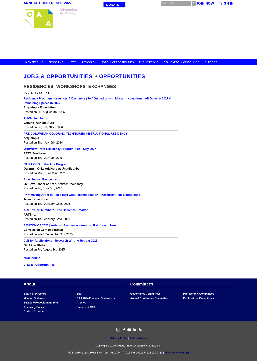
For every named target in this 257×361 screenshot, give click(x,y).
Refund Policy (138, 338)
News (72, 62)
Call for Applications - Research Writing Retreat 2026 (60, 240)
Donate (112, 4)
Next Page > (32, 257)
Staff (79, 293)
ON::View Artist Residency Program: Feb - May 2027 (60, 149)
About (29, 284)
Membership (34, 62)
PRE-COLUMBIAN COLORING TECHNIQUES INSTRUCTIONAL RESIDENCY (75, 133)
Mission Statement (35, 298)
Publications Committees (198, 298)
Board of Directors (35, 293)
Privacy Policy (119, 338)
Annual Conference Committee (149, 298)
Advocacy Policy (34, 307)
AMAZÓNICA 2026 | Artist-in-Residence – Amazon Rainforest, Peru (70, 225)
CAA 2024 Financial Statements (96, 298)
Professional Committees (198, 293)
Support (211, 62)
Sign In (226, 3)
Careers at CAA (86, 307)
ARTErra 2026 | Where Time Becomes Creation (56, 210)
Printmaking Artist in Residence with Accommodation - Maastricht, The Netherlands (82, 194)
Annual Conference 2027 (48, 3)
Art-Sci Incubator (36, 118)
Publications (149, 62)
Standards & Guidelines (181, 62)
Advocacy (89, 62)
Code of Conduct (34, 311)
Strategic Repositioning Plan (41, 302)
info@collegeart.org (177, 352)
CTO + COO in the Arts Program (46, 164)
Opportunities (122, 76)
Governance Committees (145, 293)
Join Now (205, 3)
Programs (55, 62)
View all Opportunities (39, 264)
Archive (81, 302)
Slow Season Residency (40, 179)
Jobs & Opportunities (118, 62)
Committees (141, 284)
